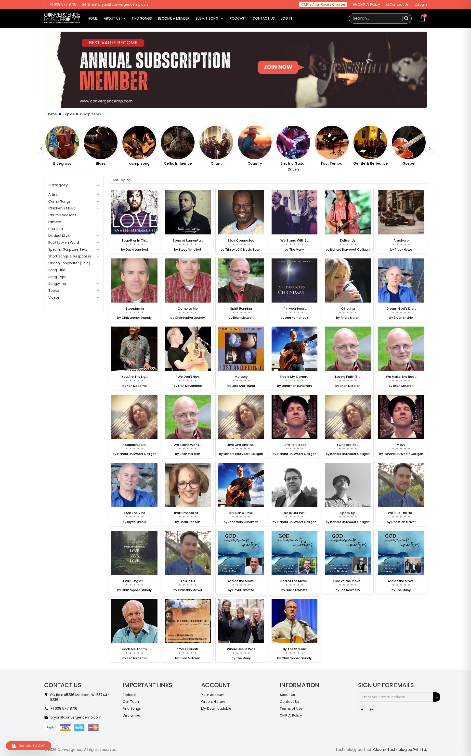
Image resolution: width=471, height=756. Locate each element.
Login (422, 4)
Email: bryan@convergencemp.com (118, 4)
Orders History (213, 701)
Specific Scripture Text (67, 249)
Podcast (238, 18)
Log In (286, 18)
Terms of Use (291, 708)
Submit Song (207, 18)
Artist (52, 194)
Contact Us (399, 4)
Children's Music (62, 208)
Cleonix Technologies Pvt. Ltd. (400, 749)
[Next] (429, 148)
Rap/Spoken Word (63, 242)
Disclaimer (132, 715)
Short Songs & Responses (70, 256)
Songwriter (57, 283)
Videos (54, 297)
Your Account (213, 694)
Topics (68, 114)
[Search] (406, 18)
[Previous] (41, 148)
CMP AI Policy (369, 4)
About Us (112, 18)
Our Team (131, 701)
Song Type (57, 276)
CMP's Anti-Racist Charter (323, 4)
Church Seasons (62, 215)
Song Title (56, 270)
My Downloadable (216, 708)
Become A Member (173, 18)
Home (93, 18)
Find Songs (142, 18)
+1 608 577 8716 (63, 4)
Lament (55, 221)
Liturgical (56, 228)
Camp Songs (59, 201)
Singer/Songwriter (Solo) (69, 263)
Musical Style (59, 235)
